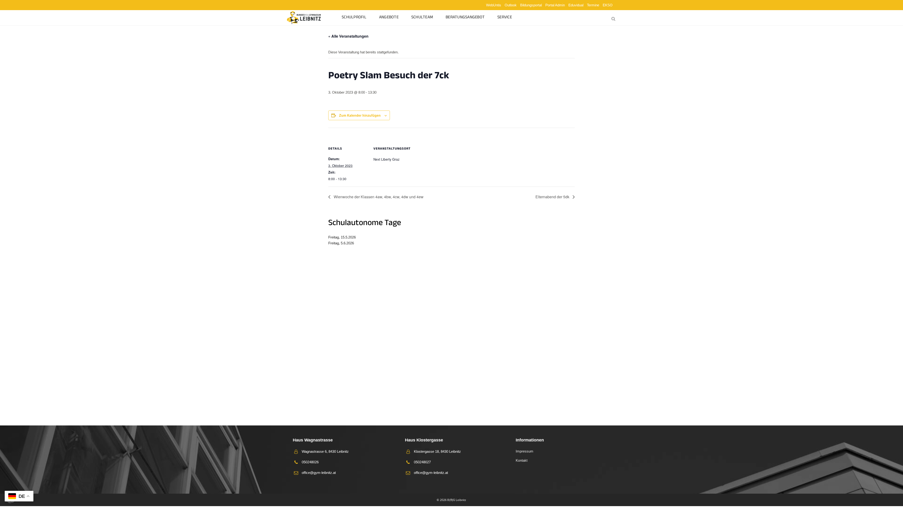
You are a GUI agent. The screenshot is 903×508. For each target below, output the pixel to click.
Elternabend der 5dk (552, 196)
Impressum (524, 451)
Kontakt (521, 460)
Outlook (511, 5)
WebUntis (493, 5)
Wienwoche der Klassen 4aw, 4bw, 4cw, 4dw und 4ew (378, 196)
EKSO (608, 5)
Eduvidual (575, 5)
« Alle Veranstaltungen (348, 36)
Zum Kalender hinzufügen (360, 115)
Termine (593, 5)
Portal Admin (555, 5)
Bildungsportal (531, 5)
